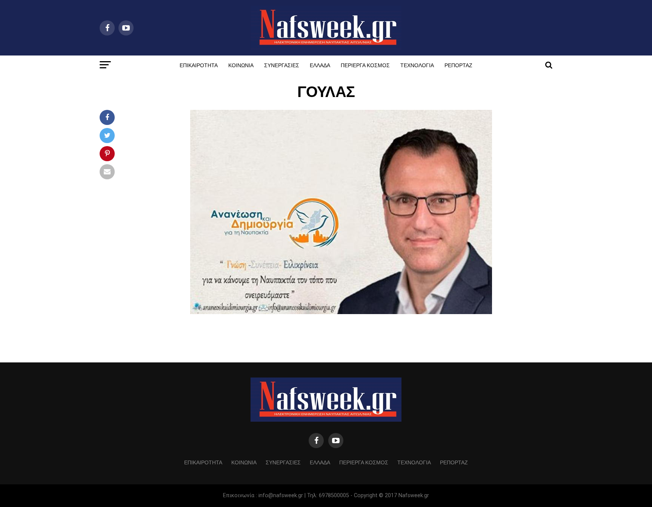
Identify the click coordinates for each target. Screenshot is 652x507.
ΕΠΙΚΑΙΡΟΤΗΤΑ (199, 65)
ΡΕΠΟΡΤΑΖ (458, 65)
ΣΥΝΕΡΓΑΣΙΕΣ (281, 65)
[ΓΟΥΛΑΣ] (341, 312)
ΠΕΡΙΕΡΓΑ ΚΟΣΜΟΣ (365, 65)
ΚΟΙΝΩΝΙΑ (241, 65)
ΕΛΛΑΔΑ (320, 65)
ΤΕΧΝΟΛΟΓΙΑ (417, 65)
